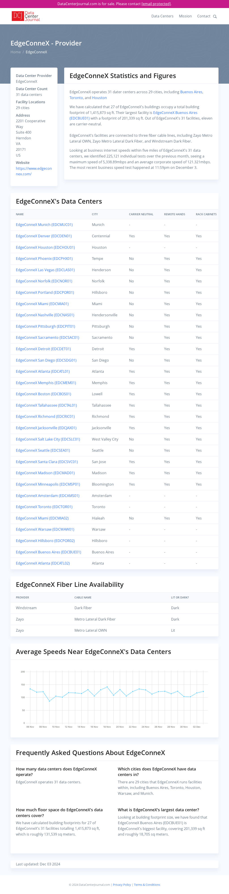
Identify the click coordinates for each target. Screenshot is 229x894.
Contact (203, 16)
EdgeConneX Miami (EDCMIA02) (42, 518)
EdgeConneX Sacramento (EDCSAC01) (47, 337)
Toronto (76, 97)
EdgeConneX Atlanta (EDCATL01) (43, 371)
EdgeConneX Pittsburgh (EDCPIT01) (45, 326)
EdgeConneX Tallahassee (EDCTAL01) (46, 405)
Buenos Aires (191, 91)
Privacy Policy (122, 885)
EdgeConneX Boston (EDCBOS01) (43, 393)
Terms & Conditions (147, 885)
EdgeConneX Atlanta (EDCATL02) (43, 563)
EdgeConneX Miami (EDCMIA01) (42, 303)
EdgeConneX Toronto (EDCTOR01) (44, 506)
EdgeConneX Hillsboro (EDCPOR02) (45, 540)
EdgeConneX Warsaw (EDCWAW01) (45, 529)
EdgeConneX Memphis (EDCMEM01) (46, 382)
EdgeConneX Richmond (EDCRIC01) (45, 416)
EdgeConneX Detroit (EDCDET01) (43, 348)
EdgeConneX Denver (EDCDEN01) (44, 236)
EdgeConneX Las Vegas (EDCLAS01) (45, 269)
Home (16, 52)
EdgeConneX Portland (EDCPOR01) (45, 292)
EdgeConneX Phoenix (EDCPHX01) (44, 258)
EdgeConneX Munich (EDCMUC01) (44, 224)
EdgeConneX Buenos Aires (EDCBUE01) (48, 552)
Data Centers (162, 16)
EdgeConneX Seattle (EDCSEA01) (43, 450)
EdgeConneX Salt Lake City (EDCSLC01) (48, 439)
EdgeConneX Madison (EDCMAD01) (45, 472)
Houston (99, 97)
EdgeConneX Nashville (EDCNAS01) (45, 314)
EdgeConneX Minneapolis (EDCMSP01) (48, 484)
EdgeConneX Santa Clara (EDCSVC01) (47, 461)
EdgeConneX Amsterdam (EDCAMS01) (47, 495)
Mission (185, 16)
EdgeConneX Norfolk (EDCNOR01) (44, 281)
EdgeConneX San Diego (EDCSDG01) (46, 360)
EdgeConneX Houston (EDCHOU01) (45, 247)
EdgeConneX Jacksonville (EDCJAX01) (46, 427)
